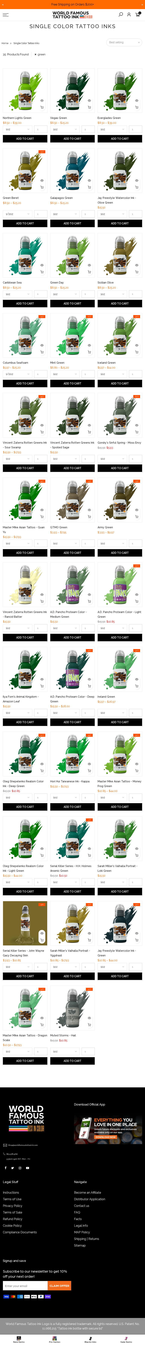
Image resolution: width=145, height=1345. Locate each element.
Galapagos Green (61, 197)
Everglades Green (109, 117)
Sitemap (80, 1245)
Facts (78, 1219)
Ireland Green (106, 696)
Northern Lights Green (17, 117)
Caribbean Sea (12, 282)
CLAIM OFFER (59, 1286)
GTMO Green (58, 527)
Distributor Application (89, 1199)
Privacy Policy (12, 1206)
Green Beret (11, 197)
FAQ (77, 1212)
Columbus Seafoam (15, 362)
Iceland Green (107, 362)
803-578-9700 (12, 1154)
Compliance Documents (20, 1232)
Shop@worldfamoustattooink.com (23, 1145)
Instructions (11, 1192)
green (42, 54)
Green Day (57, 282)
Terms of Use (12, 1199)
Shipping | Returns (86, 1239)
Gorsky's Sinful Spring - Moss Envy (119, 442)
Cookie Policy (12, 1225)
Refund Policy (12, 1219)
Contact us (81, 1206)
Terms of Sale (12, 1212)
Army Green (105, 527)
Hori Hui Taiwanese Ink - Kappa (69, 781)
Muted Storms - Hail (63, 1035)
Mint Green (57, 362)
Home (5, 43)
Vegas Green (58, 117)
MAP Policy (82, 1232)
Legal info (81, 1225)
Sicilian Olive (106, 282)
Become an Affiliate (87, 1192)
